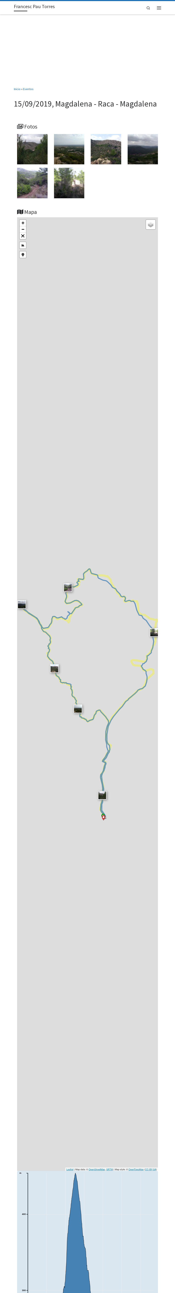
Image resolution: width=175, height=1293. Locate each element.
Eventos (28, 89)
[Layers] (150, 224)
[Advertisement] (87, 51)
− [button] (23, 229)
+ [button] (23, 223)
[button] (23, 236)
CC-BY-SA (150, 1169)
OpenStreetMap (97, 1169)
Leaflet (69, 1169)
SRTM (109, 1169)
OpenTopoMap (136, 1169)
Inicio (17, 89)
